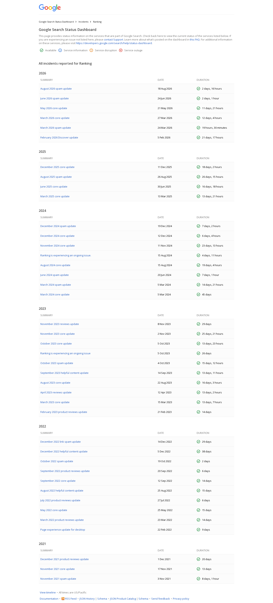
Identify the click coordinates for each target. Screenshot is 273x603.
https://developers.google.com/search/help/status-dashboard (114, 43)
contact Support (113, 39)
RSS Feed (71, 598)
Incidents (83, 21)
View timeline (48, 592)
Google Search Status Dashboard (56, 21)
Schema (102, 598)
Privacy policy (181, 598)
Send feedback (160, 598)
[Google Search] (50, 8)
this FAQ (195, 39)
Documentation (49, 598)
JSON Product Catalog (123, 598)
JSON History (87, 598)
